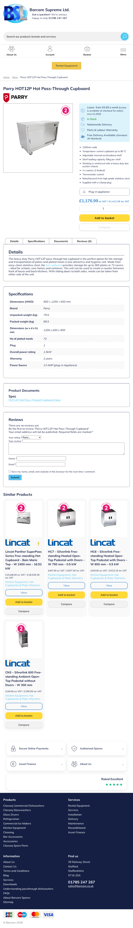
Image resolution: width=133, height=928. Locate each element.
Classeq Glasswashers (17, 810)
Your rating (15, 437)
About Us (9, 862)
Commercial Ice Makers (17, 823)
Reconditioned (76, 827)
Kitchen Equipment (14, 827)
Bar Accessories (13, 836)
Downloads (10, 884)
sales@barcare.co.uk (80, 886)
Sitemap (8, 902)
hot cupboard (54, 265)
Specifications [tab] (36, 241)
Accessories (10, 841)
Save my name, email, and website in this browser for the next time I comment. (53, 471)
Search (125, 36)
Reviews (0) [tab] (84, 241)
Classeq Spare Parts (15, 845)
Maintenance (76, 823)
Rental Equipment (66, 65)
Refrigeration (11, 819)
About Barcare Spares (16, 897)
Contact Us (10, 866)
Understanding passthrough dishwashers (28, 888)
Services (73, 810)
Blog (6, 875)
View (24, 592)
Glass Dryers (11, 814)
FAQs (6, 893)
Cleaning (8, 832)
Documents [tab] (61, 241)
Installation (75, 814)
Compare (104, 227)
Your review (16, 441)
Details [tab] (14, 241)
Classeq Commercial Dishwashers (23, 805)
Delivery (73, 819)
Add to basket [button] (23, 602)
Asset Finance (76, 832)
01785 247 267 (81, 882)
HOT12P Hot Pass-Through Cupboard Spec (35, 400)
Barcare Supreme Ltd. (50, 9)
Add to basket (104, 218)
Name (13, 458)
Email (12, 464)
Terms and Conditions (16, 870)
